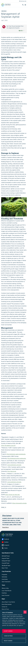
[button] (3, 534)
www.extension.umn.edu (14, 465)
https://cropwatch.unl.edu (19, 503)
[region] (14, 628)
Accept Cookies (8, 631)
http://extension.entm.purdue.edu (16, 458)
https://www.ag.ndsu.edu (12, 494)
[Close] (25, 612)
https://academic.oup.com (8, 445)
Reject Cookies (8, 640)
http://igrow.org (11, 471)
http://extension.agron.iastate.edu (16, 454)
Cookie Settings (8, 635)
